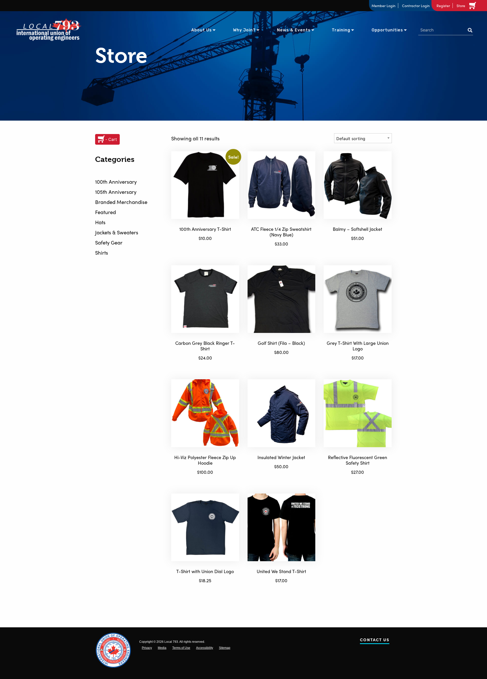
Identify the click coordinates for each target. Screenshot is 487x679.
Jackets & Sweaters (116, 232)
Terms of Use (181, 648)
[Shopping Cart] (473, 5)
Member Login (383, 5)
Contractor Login (416, 5)
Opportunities (387, 30)
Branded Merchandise (121, 201)
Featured (105, 212)
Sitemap (224, 648)
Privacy (147, 648)
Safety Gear (109, 242)
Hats (100, 222)
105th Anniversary (115, 191)
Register (443, 5)
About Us (201, 30)
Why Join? (244, 30)
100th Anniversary (116, 181)
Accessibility (204, 648)
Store (461, 5)
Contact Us (374, 641)
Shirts (101, 252)
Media (162, 648)
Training (341, 30)
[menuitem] (201, 29)
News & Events (293, 30)
